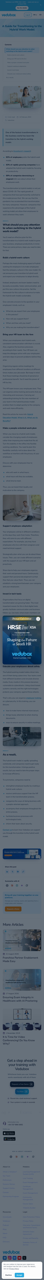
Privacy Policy (14, 1269)
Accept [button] (19, 1275)
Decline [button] (8, 1275)
